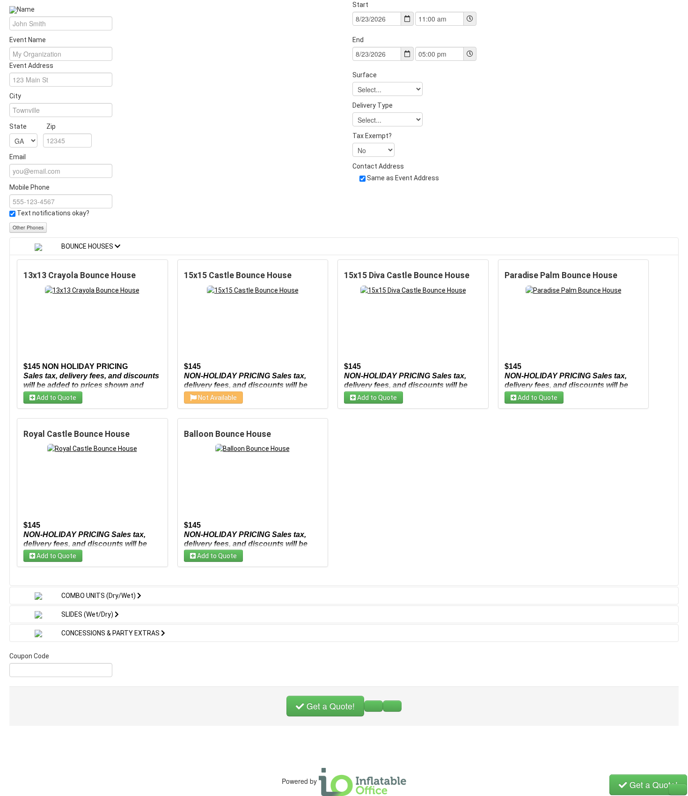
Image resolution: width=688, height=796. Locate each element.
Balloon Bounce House (227, 434)
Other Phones (28, 227)
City (15, 96)
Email (17, 157)
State (32, 126)
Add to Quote (55, 397)
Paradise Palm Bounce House (561, 275)
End (358, 40)
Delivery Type (372, 105)
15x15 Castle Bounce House (238, 275)
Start (360, 4)
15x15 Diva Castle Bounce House (406, 275)
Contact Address (378, 166)
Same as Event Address (403, 178)
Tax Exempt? (372, 136)
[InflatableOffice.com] (363, 781)
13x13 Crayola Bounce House (79, 275)
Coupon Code (29, 656)
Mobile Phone (29, 187)
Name (26, 9)
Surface (364, 75)
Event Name (27, 40)
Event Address (31, 65)
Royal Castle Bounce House (76, 434)
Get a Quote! (329, 706)
